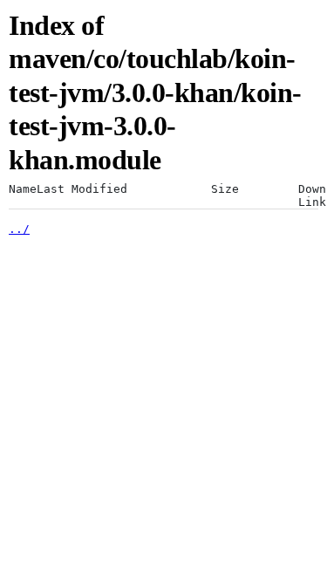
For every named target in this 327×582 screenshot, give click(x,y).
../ (19, 229)
